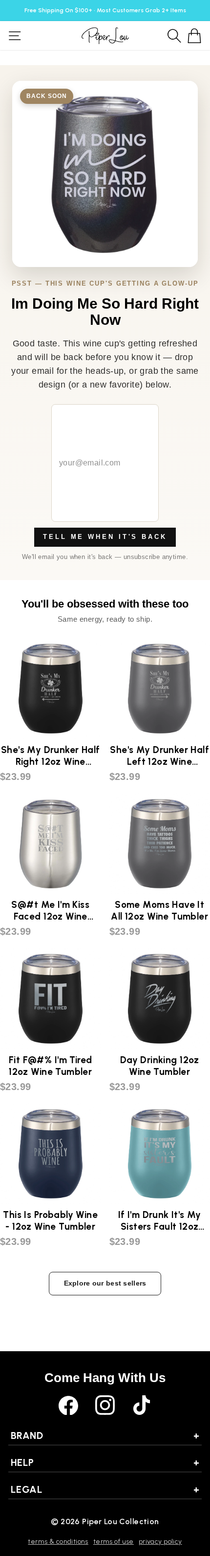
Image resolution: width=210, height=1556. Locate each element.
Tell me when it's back (105, 536)
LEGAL (105, 1489)
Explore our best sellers (105, 1283)
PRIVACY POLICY (160, 1541)
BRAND (105, 1435)
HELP (105, 1462)
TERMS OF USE (113, 1541)
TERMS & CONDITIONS (58, 1541)
